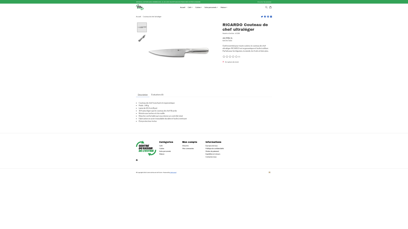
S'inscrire (185, 146)
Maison (161, 154)
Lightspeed (173, 172)
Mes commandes (188, 148)
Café (161, 146)
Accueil (182, 7)
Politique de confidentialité (214, 148)
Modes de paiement (212, 151)
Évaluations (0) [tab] (157, 95)
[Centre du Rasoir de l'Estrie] (140, 7)
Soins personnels (165, 151)
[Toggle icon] (266, 7)
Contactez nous (211, 157)
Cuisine (161, 148)
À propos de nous (211, 146)
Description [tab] (143, 95)
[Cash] (269, 172)
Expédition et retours (212, 154)
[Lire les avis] (230, 56)
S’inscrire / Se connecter (264, 2)
